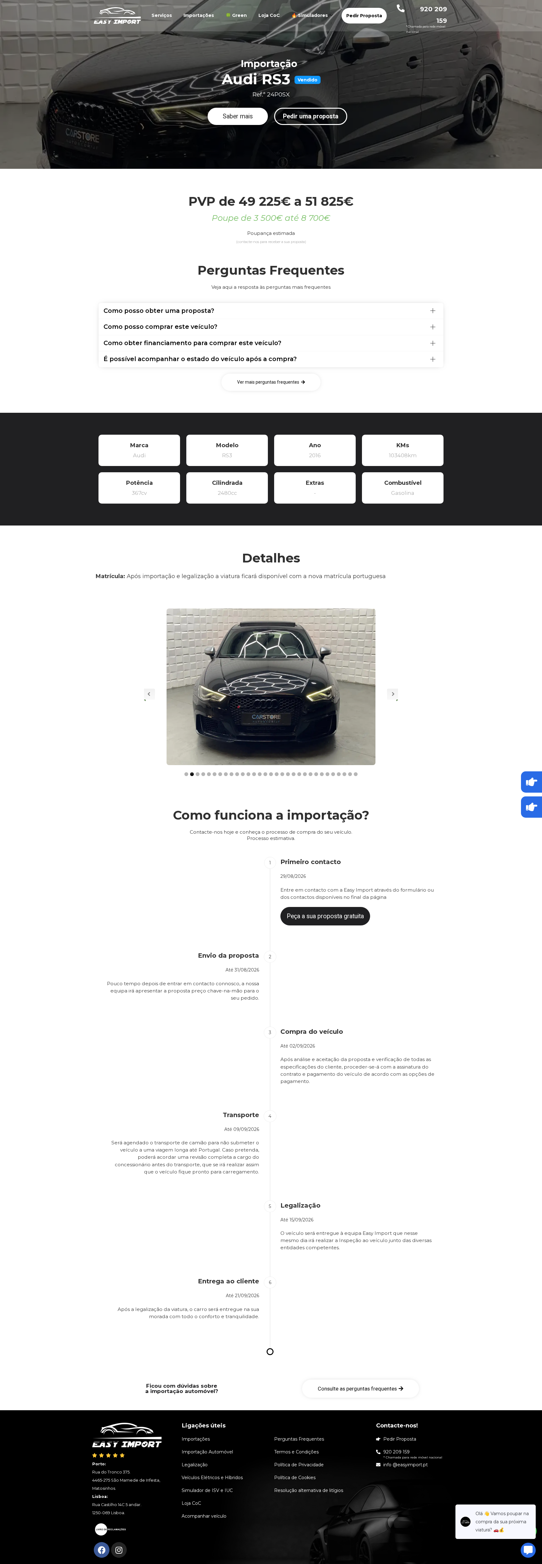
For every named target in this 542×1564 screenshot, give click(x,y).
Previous (149, 694)
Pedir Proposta (364, 15)
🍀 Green (236, 15)
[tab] (271, 311)
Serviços (161, 15)
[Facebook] (101, 1550)
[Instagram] (119, 1550)
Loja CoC (269, 15)
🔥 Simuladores (309, 15)
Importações (198, 15)
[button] (238, 116)
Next (392, 694)
